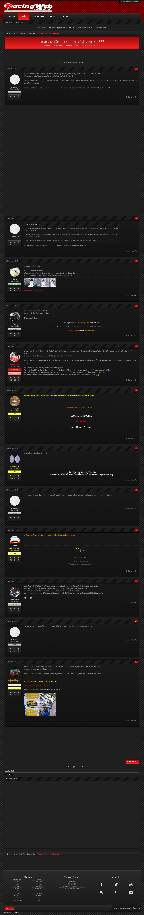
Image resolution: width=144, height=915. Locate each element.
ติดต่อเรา (116, 908)
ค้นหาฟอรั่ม (9, 22)
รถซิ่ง (38, 900)
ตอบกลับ (134, 97)
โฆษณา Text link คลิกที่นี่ (72, 888)
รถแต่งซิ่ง (39, 886)
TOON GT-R (83, 46)
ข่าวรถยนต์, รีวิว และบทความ (72, 886)
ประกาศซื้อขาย (38, 16)
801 (10, 291)
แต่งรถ (17, 886)
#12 (136, 661)
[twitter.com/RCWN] (116, 884)
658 (10, 560)
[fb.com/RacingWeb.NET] (101, 884)
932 (10, 380)
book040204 (14, 599)
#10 (136, 581)
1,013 (11, 478)
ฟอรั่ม (24, 16)
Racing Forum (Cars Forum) (62, 46)
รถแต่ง (17, 884)
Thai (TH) (8, 908)
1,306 (11, 336)
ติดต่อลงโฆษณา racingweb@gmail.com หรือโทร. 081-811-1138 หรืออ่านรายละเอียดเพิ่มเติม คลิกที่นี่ (72, 28)
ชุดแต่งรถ (39, 881)
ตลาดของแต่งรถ (17, 879)
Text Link (72, 881)
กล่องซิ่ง (16, 895)
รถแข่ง (39, 898)
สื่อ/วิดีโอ (53, 16)
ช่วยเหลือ (123, 908)
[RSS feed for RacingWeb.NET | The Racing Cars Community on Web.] (139, 906)
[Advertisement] (72, 121)
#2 (136, 218)
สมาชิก (65, 16)
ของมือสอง (16, 881)
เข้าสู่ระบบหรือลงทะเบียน (129, 1)
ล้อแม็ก (17, 891)
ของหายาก (16, 898)
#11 (136, 621)
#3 (136, 261)
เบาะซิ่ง (39, 879)
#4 (136, 306)
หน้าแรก (12, 16)
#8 (136, 490)
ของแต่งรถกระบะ (17, 900)
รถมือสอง (39, 884)
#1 (136, 69)
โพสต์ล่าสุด (19, 22)
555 (10, 420)
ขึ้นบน (135, 908)
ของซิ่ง (17, 888)
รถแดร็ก (38, 895)
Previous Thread (67, 62)
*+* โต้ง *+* (15, 324)
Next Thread (78, 62)
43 (19, 380)
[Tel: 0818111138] (116, 892)
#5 (136, 346)
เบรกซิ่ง (17, 893)
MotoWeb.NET (71, 884)
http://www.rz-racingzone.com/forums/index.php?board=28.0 (42, 689)
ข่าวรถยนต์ (39, 891)
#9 (136, 530)
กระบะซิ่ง (39, 893)
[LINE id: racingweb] (101, 892)
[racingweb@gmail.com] (131, 892)
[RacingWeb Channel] (131, 884)
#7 (136, 448)
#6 (136, 390)
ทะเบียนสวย (38, 888)
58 (11, 611)
